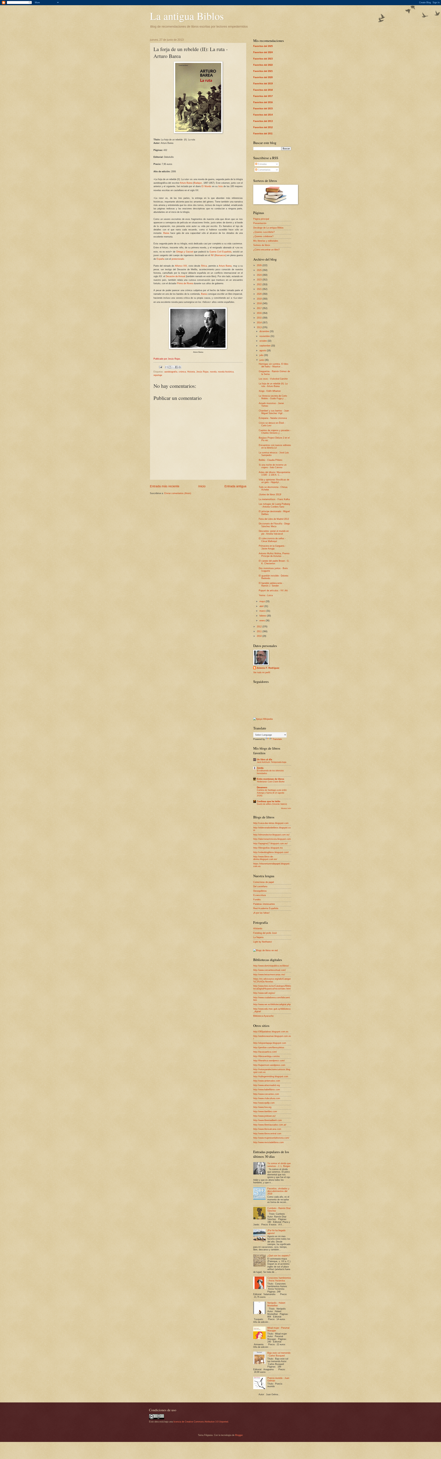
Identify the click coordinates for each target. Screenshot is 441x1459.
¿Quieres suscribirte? (264, 232)
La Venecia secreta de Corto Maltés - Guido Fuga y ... (273, 397)
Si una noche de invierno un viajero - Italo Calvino (272, 466)
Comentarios (263, 169)
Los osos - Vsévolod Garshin (273, 378)
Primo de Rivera (185, 283)
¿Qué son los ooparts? (278, 1255)
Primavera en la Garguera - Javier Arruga (272, 547)
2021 (259, 289)
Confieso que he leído (268, 801)
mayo (262, 601)
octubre (263, 341)
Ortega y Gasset (184, 251)
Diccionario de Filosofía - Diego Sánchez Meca (274, 524)
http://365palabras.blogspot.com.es (270, 1031)
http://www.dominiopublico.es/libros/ (271, 965)
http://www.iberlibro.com (265, 1111)
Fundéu (257, 899)
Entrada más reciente (164, 486)
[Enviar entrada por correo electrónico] (160, 367)
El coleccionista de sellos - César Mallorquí (272, 539)
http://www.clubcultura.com (266, 1098)
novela (213, 371)
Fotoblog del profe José (265, 933)
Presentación (259, 223)
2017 (259, 308)
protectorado (178, 259)
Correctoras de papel (263, 882)
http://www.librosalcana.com (267, 1129)
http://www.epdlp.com (264, 1103)
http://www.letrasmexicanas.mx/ (269, 974)
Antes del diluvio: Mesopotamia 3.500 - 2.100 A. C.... (274, 473)
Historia (191, 371)
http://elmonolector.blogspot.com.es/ (271, 834)
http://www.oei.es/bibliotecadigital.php (272, 1004)
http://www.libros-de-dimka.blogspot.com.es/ (265, 857)
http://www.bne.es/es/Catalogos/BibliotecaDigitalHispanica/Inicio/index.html (272, 987)
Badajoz (198, 183)
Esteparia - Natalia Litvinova (273, 418)
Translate (277, 739)
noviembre (264, 336)
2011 (259, 631)
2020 (259, 294)
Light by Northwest (262, 941)
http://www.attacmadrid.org (266, 1085)
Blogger (239, 1435)
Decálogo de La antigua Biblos (268, 227)
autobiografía (170, 371)
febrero (263, 615)
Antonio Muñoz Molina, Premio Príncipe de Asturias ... (274, 554)
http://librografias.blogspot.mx (268, 847)
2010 (259, 636)
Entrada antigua (235, 486)
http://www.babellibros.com (266, 1089)
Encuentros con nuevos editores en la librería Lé (275, 446)
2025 (259, 270)
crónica (182, 371)
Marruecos (220, 255)
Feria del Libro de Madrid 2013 (274, 519)
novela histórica (226, 371)
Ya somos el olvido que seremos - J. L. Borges (279, 1164)
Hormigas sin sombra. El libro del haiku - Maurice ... (273, 365)
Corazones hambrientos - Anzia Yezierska (279, 1279)
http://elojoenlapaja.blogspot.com (269, 1043)
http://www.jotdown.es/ (264, 1116)
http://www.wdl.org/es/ (264, 993)
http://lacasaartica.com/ (265, 1051)
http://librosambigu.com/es (266, 1056)
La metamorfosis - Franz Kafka (274, 499)
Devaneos (262, 787)
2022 (259, 284)
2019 (259, 298)
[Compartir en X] (173, 367)
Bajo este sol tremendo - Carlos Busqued (278, 1354)
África (204, 266)
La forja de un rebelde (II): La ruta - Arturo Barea (273, 384)
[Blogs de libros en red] (265, 950)
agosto (263, 350)
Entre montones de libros (270, 779)
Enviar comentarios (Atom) (177, 493)
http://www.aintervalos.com (266, 1080)
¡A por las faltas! (261, 913)
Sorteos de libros (261, 245)
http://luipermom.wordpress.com (269, 1065)
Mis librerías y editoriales (265, 241)
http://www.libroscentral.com (267, 1133)
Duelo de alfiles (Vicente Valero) (272, 804)
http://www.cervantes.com (266, 1094)
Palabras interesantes (264, 904)
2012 (259, 626)
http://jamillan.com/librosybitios (268, 1047)
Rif (212, 255)
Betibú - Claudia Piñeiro (270, 460)
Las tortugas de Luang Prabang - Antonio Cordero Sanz (274, 505)
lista (220, 186)
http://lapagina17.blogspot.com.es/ (270, 843)
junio (262, 360)
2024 (259, 275)
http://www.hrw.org (262, 1107)
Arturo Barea (186, 183)
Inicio (202, 486)
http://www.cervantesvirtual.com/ (269, 970)
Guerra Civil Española (220, 251)
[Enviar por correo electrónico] (166, 367)
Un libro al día (264, 759)
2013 (259, 327)
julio (261, 355)
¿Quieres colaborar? (263, 236)
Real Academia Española (265, 908)
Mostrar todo (286, 808)
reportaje (157, 375)
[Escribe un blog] (170, 367)
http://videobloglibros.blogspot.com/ (271, 852)
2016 (259, 313)
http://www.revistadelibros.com (268, 1142)
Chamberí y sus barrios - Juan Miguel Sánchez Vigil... (274, 412)
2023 (259, 279)
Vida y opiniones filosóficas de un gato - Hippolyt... (274, 481)
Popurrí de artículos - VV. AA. (273, 590)
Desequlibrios (260, 891)
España (160, 259)
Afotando (257, 928)
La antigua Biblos (187, 16)
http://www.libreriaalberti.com (267, 1120)
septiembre (265, 345)
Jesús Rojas (202, 371)
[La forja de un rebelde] (198, 132)
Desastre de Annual (175, 276)
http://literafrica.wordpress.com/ (269, 1060)
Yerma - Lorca (266, 595)
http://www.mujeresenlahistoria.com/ (271, 1138)
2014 (259, 322)
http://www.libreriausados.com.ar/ (269, 1124)
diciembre (264, 331)
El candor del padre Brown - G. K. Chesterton (274, 562)
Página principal (261, 219)
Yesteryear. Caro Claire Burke (271, 781)
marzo (262, 611)
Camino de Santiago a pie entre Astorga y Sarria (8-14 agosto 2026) (272, 793)
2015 (259, 317)
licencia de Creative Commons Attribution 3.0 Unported (200, 1421)
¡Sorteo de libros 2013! (270, 494)
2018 (259, 303)
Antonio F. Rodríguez (268, 668)
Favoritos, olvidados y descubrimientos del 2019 (278, 1191)
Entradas (262, 164)
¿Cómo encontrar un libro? (266, 249)
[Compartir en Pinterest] (179, 367)
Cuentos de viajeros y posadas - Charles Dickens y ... (275, 431)
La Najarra (258, 937)
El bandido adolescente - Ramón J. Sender (271, 584)
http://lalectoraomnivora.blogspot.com (272, 839)
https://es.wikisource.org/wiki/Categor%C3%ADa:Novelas (272, 980)
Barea (166, 233)
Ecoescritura (259, 895)
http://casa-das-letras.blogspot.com (271, 823)
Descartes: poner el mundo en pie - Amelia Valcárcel (274, 532)
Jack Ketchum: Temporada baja (271, 762)
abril (261, 606)
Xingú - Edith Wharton (270, 391)
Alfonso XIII (181, 266)
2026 (259, 265)
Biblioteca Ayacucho (263, 1016)
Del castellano (260, 886)
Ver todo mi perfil (261, 672)
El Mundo (206, 186)
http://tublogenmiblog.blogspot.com (270, 1076)
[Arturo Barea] (198, 348)
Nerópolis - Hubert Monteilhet (276, 1304)
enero (262, 620)
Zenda (260, 768)
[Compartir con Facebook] (176, 367)
